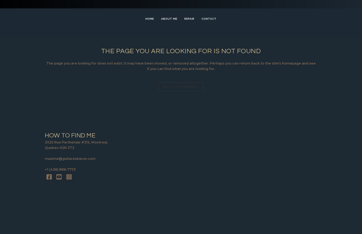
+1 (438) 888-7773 (60, 170)
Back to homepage (181, 86)
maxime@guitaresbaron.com (70, 159)
